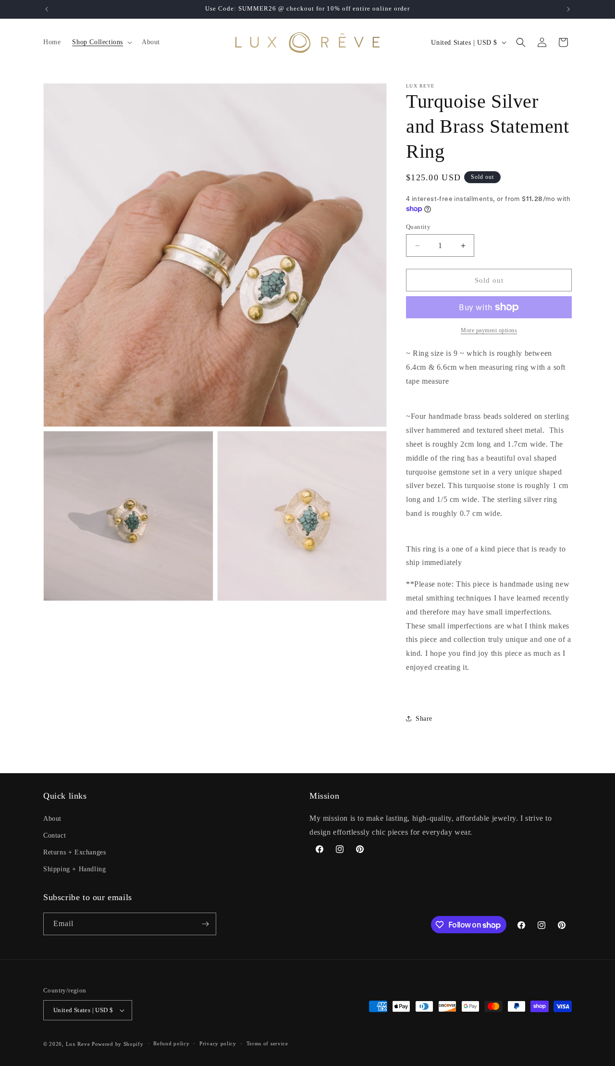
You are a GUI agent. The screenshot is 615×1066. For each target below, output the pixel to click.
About (52, 818)
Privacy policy (217, 1043)
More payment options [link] (489, 330)
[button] (101, 42)
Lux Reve (78, 1044)
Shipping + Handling (74, 869)
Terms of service (267, 1043)
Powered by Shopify (118, 1044)
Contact (54, 835)
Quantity (418, 226)
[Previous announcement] (46, 9)
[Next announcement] (568, 9)
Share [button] (424, 718)
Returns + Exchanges (74, 851)
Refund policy (171, 1043)
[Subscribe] (205, 924)
